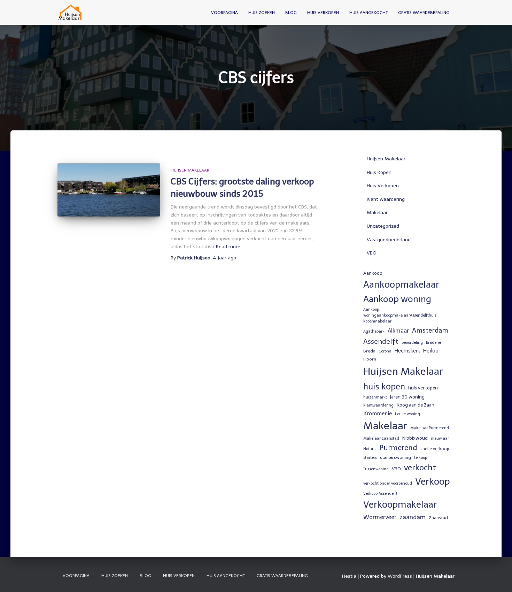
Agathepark (374, 331)
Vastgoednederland (389, 240)
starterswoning (395, 457)
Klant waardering (386, 199)
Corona (385, 351)
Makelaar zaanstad (381, 438)
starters (370, 457)
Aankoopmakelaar (401, 284)
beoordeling (412, 342)
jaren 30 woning (407, 397)
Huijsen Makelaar (190, 170)
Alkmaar (398, 330)
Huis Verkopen (323, 12)
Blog (291, 12)
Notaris (369, 449)
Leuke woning (407, 414)
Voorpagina (224, 12)
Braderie (433, 342)
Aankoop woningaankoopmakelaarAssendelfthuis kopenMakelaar (399, 315)
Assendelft (380, 341)
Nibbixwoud (415, 438)
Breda (369, 351)
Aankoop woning (397, 299)
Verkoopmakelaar (400, 504)
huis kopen (384, 386)
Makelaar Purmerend (429, 428)
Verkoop (432, 481)
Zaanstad (438, 517)
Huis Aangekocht (368, 12)
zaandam (412, 517)
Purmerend (398, 447)
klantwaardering (378, 405)
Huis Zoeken (261, 12)
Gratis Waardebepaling (423, 12)
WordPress (400, 576)
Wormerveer (379, 517)
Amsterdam (430, 330)
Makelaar (377, 212)
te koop (420, 457)
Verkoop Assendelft (380, 493)
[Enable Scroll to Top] (498, 578)
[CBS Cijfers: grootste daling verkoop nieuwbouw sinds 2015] (108, 190)
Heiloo (431, 351)
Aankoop (372, 273)
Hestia (349, 576)
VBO (372, 253)
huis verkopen (423, 387)
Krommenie (377, 413)
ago (224, 258)
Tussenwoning (376, 469)
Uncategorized (383, 226)
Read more (228, 247)
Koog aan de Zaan (415, 405)
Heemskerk (407, 351)
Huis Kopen (379, 172)
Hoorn (369, 359)
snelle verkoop (434, 448)
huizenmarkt (375, 397)
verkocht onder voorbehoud (387, 483)
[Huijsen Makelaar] (70, 12)
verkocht (420, 467)
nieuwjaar (440, 438)
